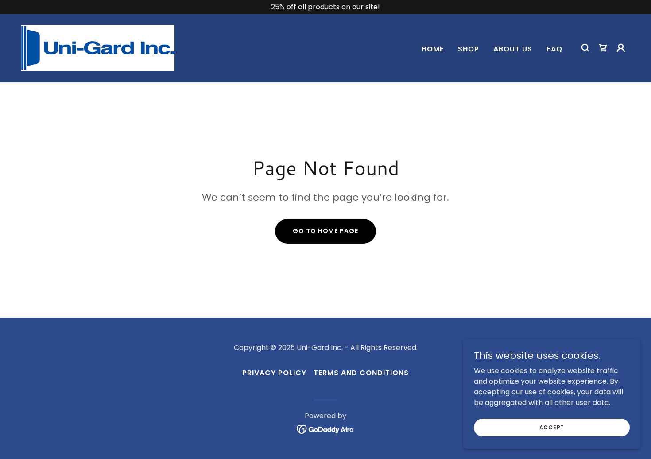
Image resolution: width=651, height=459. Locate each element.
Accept (552, 427)
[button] (621, 48)
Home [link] (433, 49)
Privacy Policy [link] (274, 373)
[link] (97, 47)
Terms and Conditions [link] (361, 373)
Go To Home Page (325, 230)
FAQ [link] (554, 49)
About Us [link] (512, 49)
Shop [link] (468, 49)
